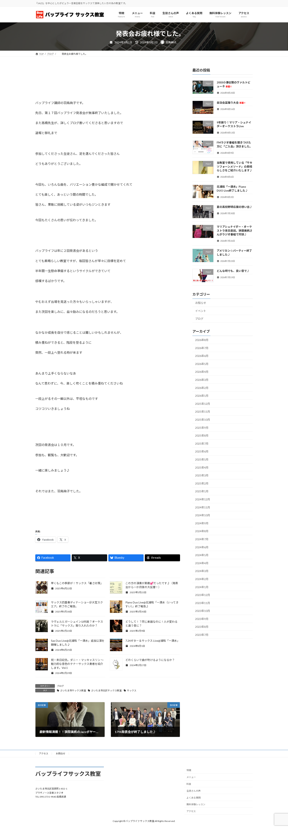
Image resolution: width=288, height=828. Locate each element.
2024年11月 (202, 507)
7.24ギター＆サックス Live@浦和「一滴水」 (152, 640)
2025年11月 (202, 411)
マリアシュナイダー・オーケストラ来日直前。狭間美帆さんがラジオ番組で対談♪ (234, 230)
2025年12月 (202, 403)
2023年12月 (202, 595)
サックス (131, 690)
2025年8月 (201, 435)
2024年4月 (201, 563)
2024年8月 (201, 531)
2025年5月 (201, 459)
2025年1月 (201, 491)
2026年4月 (201, 372)
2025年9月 (201, 427)
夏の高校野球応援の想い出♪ (234, 206)
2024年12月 (202, 499)
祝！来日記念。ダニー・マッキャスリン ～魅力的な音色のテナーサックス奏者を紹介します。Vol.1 (77, 663)
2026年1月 (201, 395)
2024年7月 (201, 539)
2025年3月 (201, 475)
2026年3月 (201, 379)
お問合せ (60, 753)
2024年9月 (201, 523)
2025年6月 (201, 451)
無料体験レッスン (196, 804)
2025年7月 (201, 443)
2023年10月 (202, 611)
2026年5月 (201, 364)
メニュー (191, 777)
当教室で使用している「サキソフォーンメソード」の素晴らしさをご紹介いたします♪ (234, 166)
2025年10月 (202, 419)
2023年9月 (201, 619)
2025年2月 (201, 483)
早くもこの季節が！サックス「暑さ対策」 (77, 583)
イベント (200, 311)
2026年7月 (201, 348)
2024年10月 (202, 515)
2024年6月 (201, 547)
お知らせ (200, 302)
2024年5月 (201, 555)
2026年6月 (201, 356)
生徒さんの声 (194, 790)
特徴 (189, 770)
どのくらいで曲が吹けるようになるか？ (150, 660)
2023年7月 (201, 634)
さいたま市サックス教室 (73, 690)
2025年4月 (201, 467)
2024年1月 (201, 587)
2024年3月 (201, 571)
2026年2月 (201, 387)
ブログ (60, 686)
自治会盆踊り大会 (231, 102)
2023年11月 (202, 603)
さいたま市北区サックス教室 (106, 690)
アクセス (43, 753)
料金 (189, 783)
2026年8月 (201, 340)
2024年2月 (201, 579)
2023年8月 (201, 627)
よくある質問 (194, 797)
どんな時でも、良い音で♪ (233, 270)
